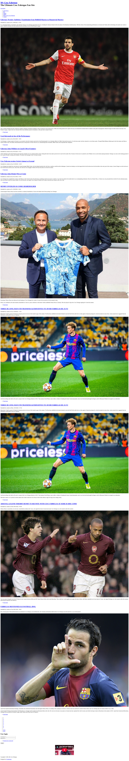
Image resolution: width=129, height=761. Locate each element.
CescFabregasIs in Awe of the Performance (15, 136)
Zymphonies (8, 759)
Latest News (6, 10)
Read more (5, 132)
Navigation (3, 8)
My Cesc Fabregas (9, 2)
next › (4, 729)
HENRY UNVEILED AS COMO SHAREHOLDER (18, 186)
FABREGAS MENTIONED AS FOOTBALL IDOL (18, 606)
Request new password (8, 740)
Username (3, 736)
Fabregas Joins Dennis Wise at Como (13, 174)
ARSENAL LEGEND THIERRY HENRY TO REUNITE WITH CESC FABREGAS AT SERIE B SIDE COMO (39, 504)
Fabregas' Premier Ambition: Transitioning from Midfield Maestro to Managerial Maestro (32, 20)
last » (4, 731)
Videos (4, 14)
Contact (5, 16)
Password (3, 738)
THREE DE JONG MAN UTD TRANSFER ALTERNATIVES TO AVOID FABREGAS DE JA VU (34, 309)
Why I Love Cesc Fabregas (9, 15)
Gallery (4, 13)
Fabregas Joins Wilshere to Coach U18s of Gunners (18, 149)
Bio (4, 12)
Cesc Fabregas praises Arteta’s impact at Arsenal (17, 161)
